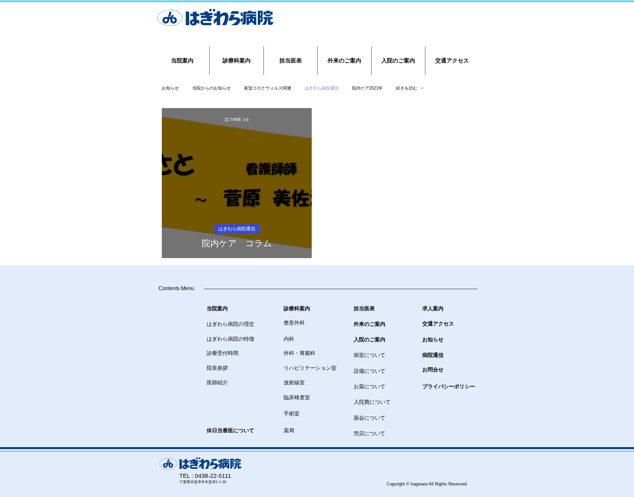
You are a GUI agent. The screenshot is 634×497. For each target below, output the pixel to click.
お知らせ (170, 88)
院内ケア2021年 (367, 88)
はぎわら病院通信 (321, 88)
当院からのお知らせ (211, 88)
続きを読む (406, 88)
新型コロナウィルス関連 (267, 88)
